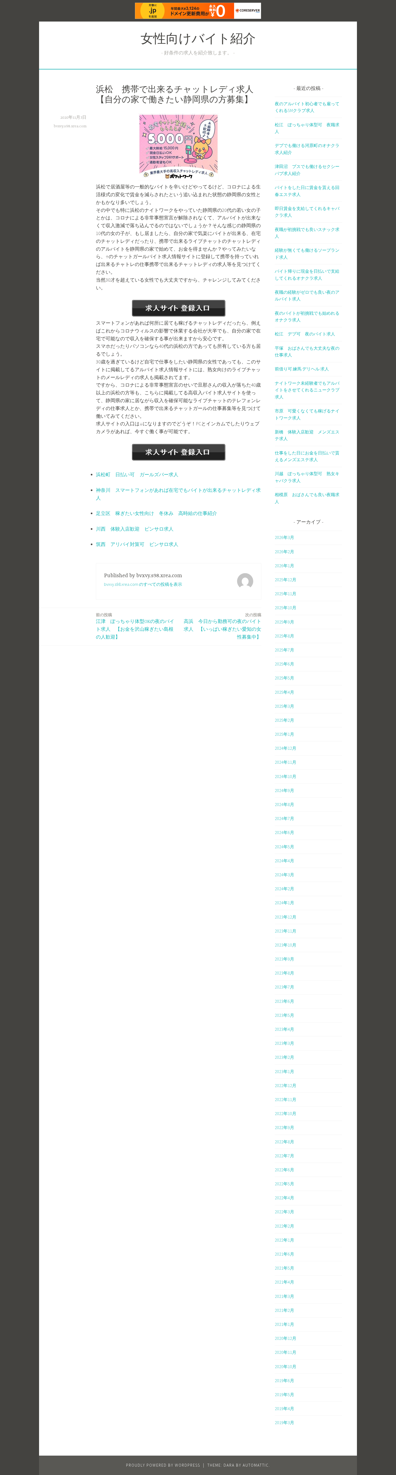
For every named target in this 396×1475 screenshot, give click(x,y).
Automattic (256, 1465)
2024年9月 (284, 790)
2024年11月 (285, 762)
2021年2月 (284, 1310)
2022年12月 (285, 1085)
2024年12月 (285, 748)
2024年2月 (284, 888)
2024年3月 (284, 874)
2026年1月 (284, 565)
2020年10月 (285, 1366)
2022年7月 (284, 1155)
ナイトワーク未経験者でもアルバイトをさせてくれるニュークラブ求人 (307, 390)
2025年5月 (284, 678)
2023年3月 (284, 1043)
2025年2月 (284, 720)
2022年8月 (284, 1141)
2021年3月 (284, 1296)
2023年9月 (284, 959)
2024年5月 (284, 846)
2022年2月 (284, 1226)
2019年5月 (284, 1394)
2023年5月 (284, 1015)
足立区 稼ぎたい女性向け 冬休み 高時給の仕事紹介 (156, 513)
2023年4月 (284, 1029)
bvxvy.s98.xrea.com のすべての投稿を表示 (143, 584)
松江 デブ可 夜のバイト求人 (305, 334)
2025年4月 (284, 692)
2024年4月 (284, 860)
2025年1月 (284, 734)
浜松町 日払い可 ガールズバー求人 (137, 474)
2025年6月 (284, 664)
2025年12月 (285, 579)
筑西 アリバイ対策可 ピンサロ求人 (137, 544)
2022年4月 (284, 1197)
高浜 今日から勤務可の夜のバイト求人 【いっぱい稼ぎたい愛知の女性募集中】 (222, 626)
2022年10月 (285, 1113)
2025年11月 (285, 593)
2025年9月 (284, 622)
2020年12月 (285, 1338)
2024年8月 (284, 804)
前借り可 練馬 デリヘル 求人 (302, 369)
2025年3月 (284, 706)
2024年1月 (284, 902)
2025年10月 (285, 607)
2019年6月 (284, 1380)
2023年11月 (285, 931)
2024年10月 (285, 776)
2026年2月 (284, 551)
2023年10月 (285, 945)
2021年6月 (284, 1254)
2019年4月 (284, 1408)
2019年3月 (284, 1422)
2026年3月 (284, 537)
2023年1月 (284, 1071)
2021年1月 (284, 1324)
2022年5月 (284, 1183)
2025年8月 (284, 636)
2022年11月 (285, 1099)
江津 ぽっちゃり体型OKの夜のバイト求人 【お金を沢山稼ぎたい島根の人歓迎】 (135, 626)
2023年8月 (284, 973)
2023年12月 (285, 917)
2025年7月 (284, 650)
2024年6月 (284, 832)
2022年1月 (284, 1240)
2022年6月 (284, 1169)
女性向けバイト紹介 (198, 40)
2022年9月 (284, 1127)
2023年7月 (284, 987)
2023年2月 (284, 1057)
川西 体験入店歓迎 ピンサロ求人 (134, 529)
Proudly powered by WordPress (163, 1465)
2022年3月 (284, 1211)
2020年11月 (285, 1352)
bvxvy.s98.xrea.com (70, 126)
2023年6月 (284, 1001)
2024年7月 (284, 818)
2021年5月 (284, 1268)
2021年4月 (284, 1282)
